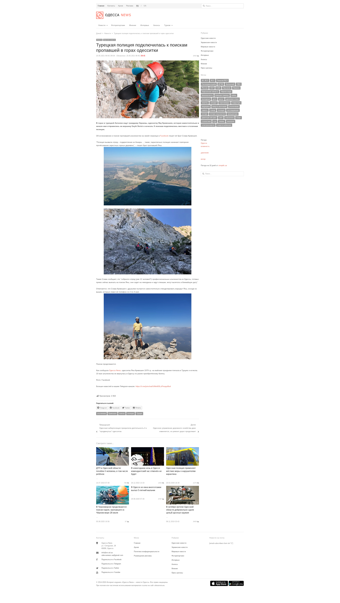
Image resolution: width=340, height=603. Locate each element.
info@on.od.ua (107, 553)
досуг (221, 99)
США (218, 88)
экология (230, 121)
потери (204, 114)
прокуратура (232, 114)
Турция (139, 413)
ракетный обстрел (209, 118)
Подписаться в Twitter (110, 568)
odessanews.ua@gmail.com (112, 555)
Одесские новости (109, 40)
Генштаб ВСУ (222, 80)
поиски (122, 413)
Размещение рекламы (143, 556)
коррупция (236, 103)
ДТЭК (220, 84)
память (205, 110)
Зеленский (230, 84)
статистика (206, 121)
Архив (136, 547)
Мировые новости (208, 47)
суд (214, 121)
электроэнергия (208, 125)
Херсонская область (210, 92)
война (233, 95)
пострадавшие (233, 110)
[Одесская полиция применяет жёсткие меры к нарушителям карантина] (182, 449)
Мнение (132, 25)
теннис (221, 121)
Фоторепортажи (118, 25)
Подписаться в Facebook (111, 559)
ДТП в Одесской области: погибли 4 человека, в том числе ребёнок (112, 471)
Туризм (167, 25)
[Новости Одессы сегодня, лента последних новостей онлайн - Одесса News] (113, 15)
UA (145, 6)
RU (137, 6)
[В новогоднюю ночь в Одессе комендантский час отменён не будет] (147, 449)
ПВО (239, 84)
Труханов (226, 88)
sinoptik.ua (222, 165)
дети (214, 99)
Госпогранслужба (209, 84)
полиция (130, 413)
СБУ (212, 88)
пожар (212, 110)
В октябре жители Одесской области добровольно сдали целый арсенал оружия (180, 510)
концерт (214, 103)
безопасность (207, 95)
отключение (234, 106)
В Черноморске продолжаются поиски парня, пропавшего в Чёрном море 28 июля (111, 510)
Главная (137, 543)
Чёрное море (226, 92)
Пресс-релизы (206, 68)
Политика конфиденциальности (146, 552)
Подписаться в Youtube (110, 572)
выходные (206, 99)
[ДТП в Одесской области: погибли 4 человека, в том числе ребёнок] (112, 449)
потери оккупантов (217, 114)
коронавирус (224, 103)
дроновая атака (232, 99)
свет (221, 118)
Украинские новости (209, 42)
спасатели (229, 118)
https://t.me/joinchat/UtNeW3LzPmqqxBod (153, 386)
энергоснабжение (224, 125)
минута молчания (219, 106)
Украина (236, 88)
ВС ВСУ (205, 80)
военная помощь (222, 95)
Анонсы (156, 25)
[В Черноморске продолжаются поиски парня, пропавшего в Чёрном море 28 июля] (112, 487)
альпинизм (101, 413)
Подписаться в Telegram (111, 564)
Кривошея (112, 413)
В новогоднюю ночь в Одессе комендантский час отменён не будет (146, 471)
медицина (206, 106)
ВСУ (212, 80)
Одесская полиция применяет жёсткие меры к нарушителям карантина (181, 471)
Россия (205, 88)
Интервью (144, 25)
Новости (101, 25)
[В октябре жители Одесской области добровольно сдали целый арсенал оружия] (182, 487)
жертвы (205, 103)
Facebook (164, 136)
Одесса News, (115, 370)
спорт (238, 118)
